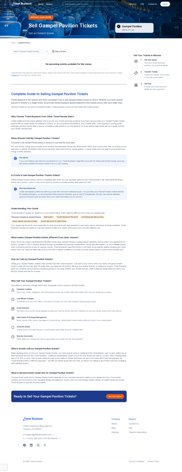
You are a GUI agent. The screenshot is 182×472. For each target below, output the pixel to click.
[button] (41, 4)
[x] (45, 445)
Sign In (165, 4)
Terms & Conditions (136, 461)
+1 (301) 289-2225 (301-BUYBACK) (42, 438)
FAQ (142, 4)
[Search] (115, 4)
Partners (115, 432)
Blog (113, 428)
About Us (132, 4)
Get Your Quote (115, 396)
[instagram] (38, 445)
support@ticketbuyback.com (38, 434)
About (114, 424)
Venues (49, 4)
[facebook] (24, 445)
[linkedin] (31, 445)
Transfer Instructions (138, 432)
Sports (40, 4)
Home (13, 43)
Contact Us (152, 4)
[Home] (22, 4)
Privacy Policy (153, 461)
